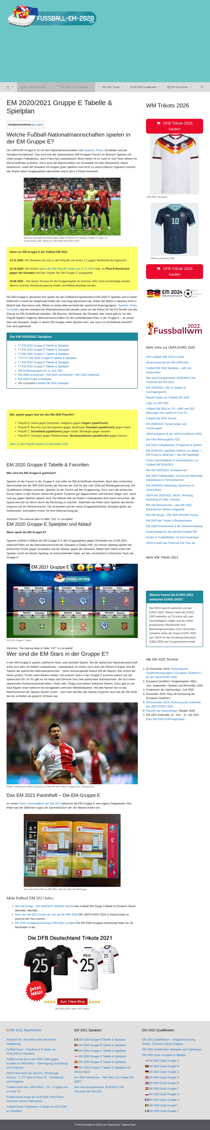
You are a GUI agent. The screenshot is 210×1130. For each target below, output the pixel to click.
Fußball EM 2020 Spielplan (52, 383)
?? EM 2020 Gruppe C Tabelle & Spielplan (43, 354)
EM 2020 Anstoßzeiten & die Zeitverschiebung (174, 526)
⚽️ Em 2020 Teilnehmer (33, 87)
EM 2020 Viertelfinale (60, 374)
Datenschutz (129, 1124)
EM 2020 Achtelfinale (31, 374)
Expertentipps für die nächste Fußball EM (171, 531)
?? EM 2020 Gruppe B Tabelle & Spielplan (43, 349)
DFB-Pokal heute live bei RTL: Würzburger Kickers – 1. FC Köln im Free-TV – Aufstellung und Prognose (35, 1077)
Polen (99, 150)
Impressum (113, 1124)
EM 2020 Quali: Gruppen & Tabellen (164, 1055)
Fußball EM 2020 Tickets (161, 418)
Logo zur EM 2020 (157, 403)
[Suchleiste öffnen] (202, 87)
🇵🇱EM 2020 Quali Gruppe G (162, 1094)
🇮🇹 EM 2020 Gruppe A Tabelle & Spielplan (100, 1039)
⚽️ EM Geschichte (177, 87)
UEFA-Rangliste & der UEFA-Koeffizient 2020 (173, 433)
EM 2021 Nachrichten (25, 1030)
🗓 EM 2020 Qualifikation (143, 87)
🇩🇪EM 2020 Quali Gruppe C (162, 1071)
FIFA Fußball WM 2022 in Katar (165, 356)
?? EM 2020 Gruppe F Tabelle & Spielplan (43, 366)
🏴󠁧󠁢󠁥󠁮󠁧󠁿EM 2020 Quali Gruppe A (162, 1060)
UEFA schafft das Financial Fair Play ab (170, 543)
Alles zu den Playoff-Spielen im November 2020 (39, 444)
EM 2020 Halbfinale (87, 374)
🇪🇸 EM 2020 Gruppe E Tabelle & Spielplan (100, 1062)
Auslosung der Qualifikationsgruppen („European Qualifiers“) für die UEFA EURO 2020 (174, 673)
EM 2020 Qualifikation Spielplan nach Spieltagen (171, 1049)
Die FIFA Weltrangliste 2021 (163, 439)
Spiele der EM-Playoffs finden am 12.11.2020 (66, 268)
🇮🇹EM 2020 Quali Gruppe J (162, 1111)
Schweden (13, 309)
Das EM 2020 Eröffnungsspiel (165, 719)
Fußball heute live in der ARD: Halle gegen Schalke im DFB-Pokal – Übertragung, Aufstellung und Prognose (37, 1063)
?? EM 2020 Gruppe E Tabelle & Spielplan (43, 362)
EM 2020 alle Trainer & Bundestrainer (169, 520)
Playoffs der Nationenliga (161, 710)
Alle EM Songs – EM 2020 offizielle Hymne (172, 515)
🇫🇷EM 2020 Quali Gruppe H (162, 1099)
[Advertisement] (105, 58)
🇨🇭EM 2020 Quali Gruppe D (162, 1077)
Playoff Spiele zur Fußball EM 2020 (167, 397)
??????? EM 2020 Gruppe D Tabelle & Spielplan (47, 358)
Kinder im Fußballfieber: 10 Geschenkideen (172, 537)
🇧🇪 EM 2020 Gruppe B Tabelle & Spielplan (100, 1045)
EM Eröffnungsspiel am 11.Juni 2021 (40, 370)
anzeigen (37, 124)
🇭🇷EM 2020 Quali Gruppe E (162, 1083)
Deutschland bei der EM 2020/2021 (167, 362)
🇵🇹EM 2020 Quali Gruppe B (162, 1066)
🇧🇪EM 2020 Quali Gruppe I (161, 1105)
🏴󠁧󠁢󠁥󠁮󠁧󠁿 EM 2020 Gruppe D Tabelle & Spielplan (100, 1056)
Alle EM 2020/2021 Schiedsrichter (167, 470)
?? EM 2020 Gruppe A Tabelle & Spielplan (43, 345)
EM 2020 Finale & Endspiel (34, 379)
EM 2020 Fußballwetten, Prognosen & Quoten (174, 445)
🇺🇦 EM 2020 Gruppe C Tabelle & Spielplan (100, 1050)
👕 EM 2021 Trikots (109, 87)
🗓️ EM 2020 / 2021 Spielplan (72, 87)
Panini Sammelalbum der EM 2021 (40, 803)
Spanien (89, 150)
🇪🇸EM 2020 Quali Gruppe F (162, 1088)
